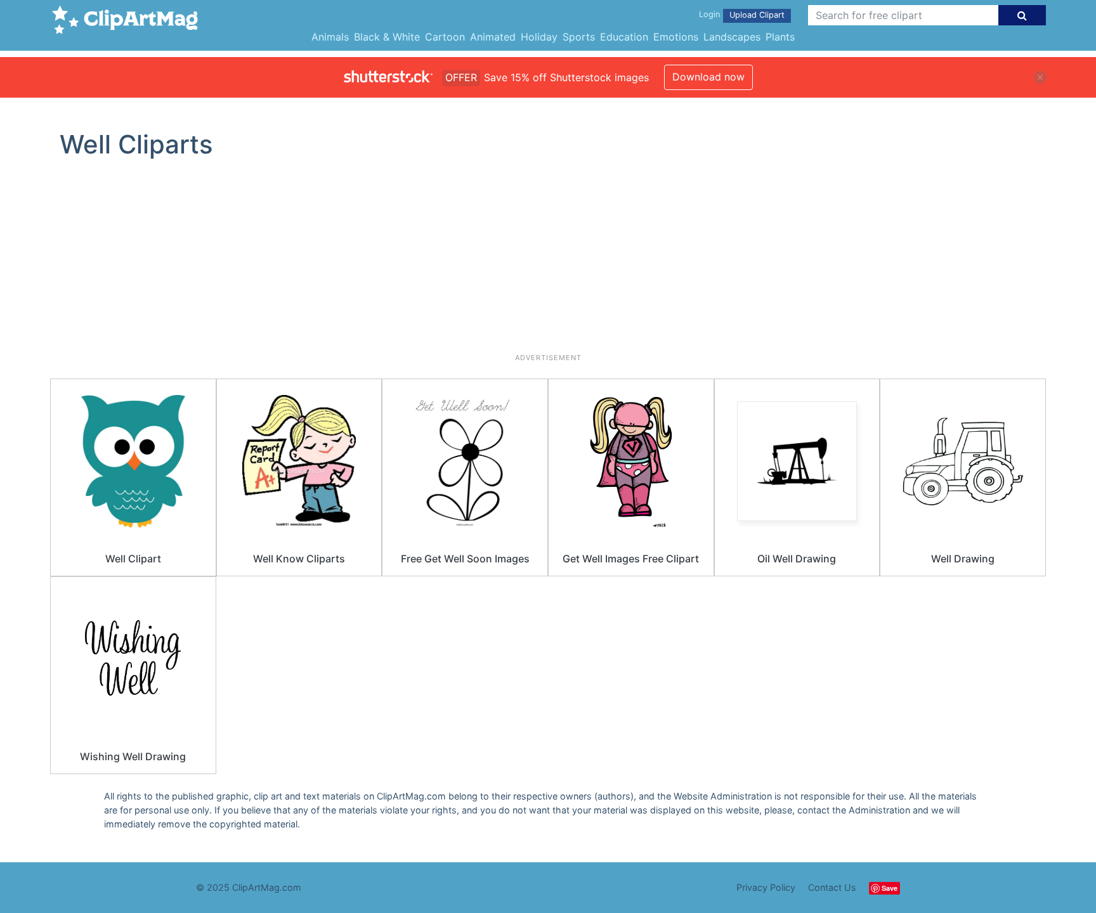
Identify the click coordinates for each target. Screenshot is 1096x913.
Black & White (387, 36)
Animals (330, 36)
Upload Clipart (757, 15)
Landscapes (731, 36)
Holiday (539, 36)
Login (709, 14)
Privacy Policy (765, 887)
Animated (493, 36)
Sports (579, 36)
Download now (708, 76)
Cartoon (445, 36)
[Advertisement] (548, 261)
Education (624, 36)
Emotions (675, 36)
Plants (780, 36)
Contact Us (832, 887)
